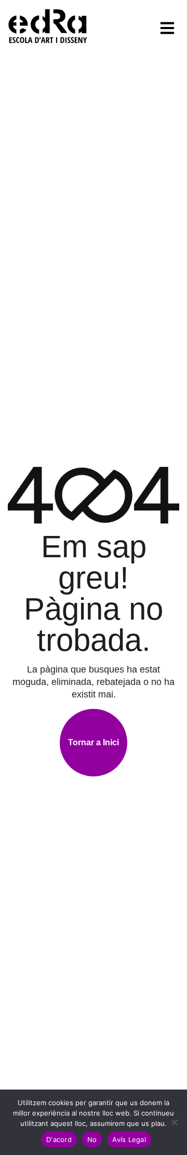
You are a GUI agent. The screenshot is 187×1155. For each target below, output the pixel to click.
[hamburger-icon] (167, 28)
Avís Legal (129, 1139)
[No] (174, 1122)
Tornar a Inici (93, 742)
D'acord (59, 1139)
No (92, 1139)
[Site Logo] (48, 25)
